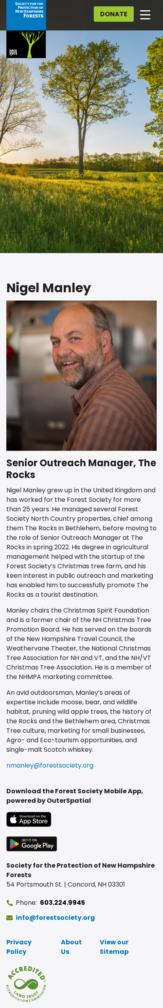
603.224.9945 (62, 902)
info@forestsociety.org (55, 917)
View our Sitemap (114, 947)
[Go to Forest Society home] (26, 29)
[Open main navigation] (145, 14)
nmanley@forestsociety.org (49, 765)
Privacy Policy (19, 947)
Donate (113, 14)
